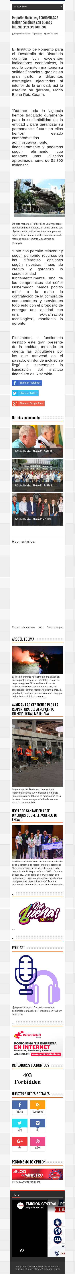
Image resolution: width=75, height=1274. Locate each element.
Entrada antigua (54, 627)
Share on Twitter (28, 393)
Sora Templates (40, 1266)
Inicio (40, 627)
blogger (38, 1269)
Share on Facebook (30, 382)
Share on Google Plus (31, 403)
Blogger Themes (52, 1269)
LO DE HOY (52, 34)
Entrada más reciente (23, 627)
